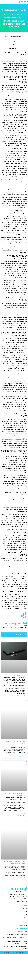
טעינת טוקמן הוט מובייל (18, 675)
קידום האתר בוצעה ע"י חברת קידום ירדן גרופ (14, 952)
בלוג (21, 9)
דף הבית (25, 9)
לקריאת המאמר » (21, 695)
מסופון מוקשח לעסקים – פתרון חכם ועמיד (16, 934)
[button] (14, 2)
